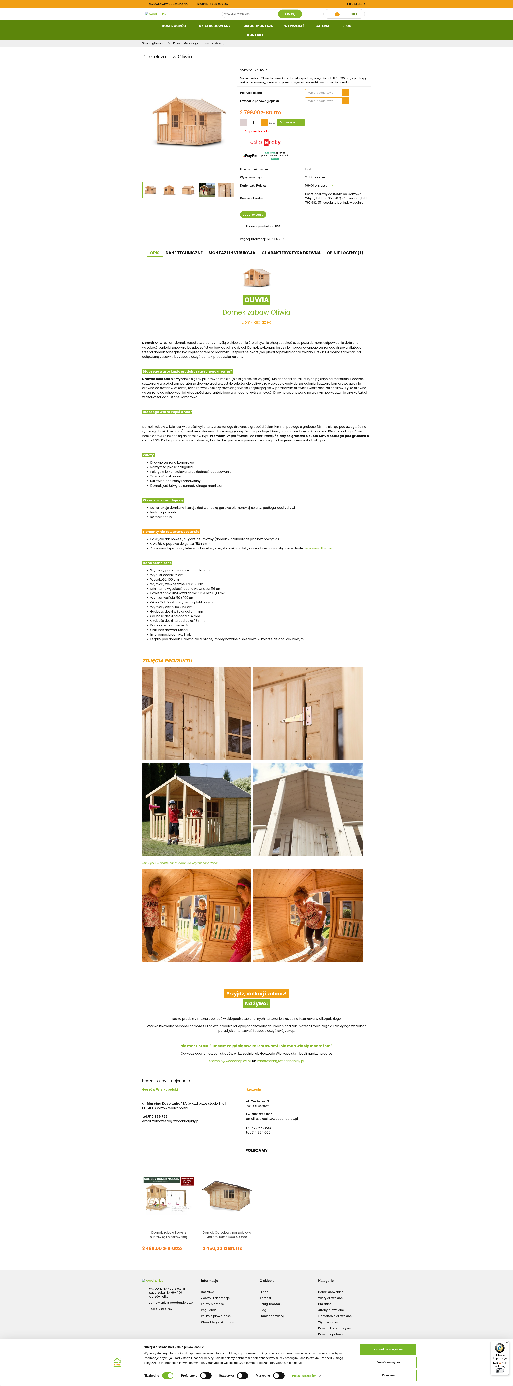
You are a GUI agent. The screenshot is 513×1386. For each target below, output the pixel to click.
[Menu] (506, 1343)
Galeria (322, 26)
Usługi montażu (271, 1304)
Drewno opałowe (330, 1334)
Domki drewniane (330, 1292)
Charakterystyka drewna (219, 1322)
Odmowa (388, 1375)
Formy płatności (212, 1304)
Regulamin (208, 1310)
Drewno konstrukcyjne (334, 1328)
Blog (346, 26)
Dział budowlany (215, 26)
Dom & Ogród (174, 26)
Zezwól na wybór (388, 1362)
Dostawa (207, 1292)
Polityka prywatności (216, 1316)
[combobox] (327, 92)
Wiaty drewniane (330, 1298)
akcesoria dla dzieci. (319, 548)
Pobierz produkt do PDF (263, 226)
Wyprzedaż (294, 26)
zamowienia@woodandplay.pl (168, 4)
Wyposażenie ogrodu (333, 1322)
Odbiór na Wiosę (272, 1316)
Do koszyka (288, 122)
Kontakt (255, 35)
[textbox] (323, 93)
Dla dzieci (325, 1304)
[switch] (206, 1375)
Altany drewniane (331, 1310)
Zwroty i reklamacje (215, 1298)
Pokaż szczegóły (304, 1375)
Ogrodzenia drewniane (335, 1316)
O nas (264, 1292)
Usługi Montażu (258, 26)
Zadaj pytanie (253, 215)
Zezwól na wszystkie (388, 1349)
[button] (209, 1280)
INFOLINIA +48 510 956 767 (212, 4)
